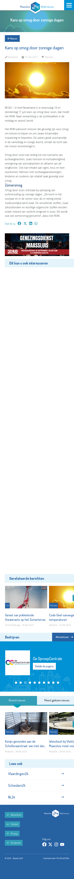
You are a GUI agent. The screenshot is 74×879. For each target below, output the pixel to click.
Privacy (14, 833)
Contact (14, 824)
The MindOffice (62, 858)
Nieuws (13, 38)
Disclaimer (15, 842)
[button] (16, 683)
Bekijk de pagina (44, 666)
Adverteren (15, 814)
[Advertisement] (37, 420)
